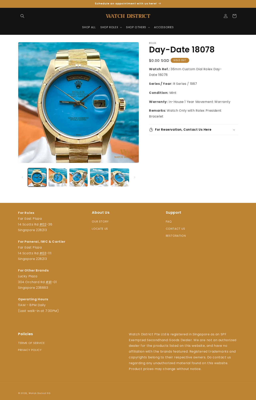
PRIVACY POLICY (30, 350)
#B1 (49, 282)
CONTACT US (175, 229)
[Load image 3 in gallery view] (78, 177)
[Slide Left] (22, 177)
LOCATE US (100, 229)
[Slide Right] (134, 177)
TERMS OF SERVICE (31, 343)
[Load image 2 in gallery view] (57, 177)
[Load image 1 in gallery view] (37, 177)
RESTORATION (176, 236)
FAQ (169, 222)
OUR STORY (100, 222)
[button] (22, 16)
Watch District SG (40, 393)
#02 (42, 224)
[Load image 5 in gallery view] (120, 177)
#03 (42, 253)
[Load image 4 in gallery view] (99, 177)
